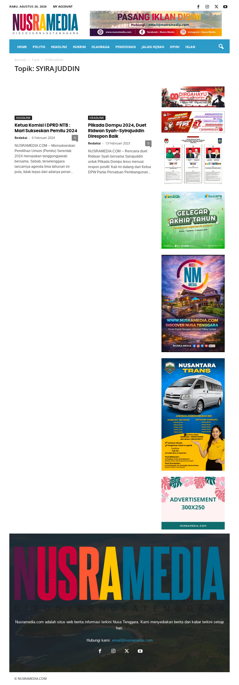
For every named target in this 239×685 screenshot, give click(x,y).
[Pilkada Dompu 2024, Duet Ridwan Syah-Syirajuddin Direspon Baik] (120, 99)
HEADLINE (59, 47)
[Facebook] (198, 7)
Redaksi (21, 137)
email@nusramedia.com (132, 640)
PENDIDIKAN (125, 47)
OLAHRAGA (101, 47)
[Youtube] (225, 7)
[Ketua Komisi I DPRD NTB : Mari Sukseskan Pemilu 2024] (46, 99)
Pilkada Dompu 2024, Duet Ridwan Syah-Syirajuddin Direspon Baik (117, 131)
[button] (221, 46)
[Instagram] (207, 7)
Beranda (20, 60)
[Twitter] (216, 7)
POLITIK (39, 47)
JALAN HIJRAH (153, 47)
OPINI (175, 47)
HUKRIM (79, 47)
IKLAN (190, 47)
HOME (22, 47)
